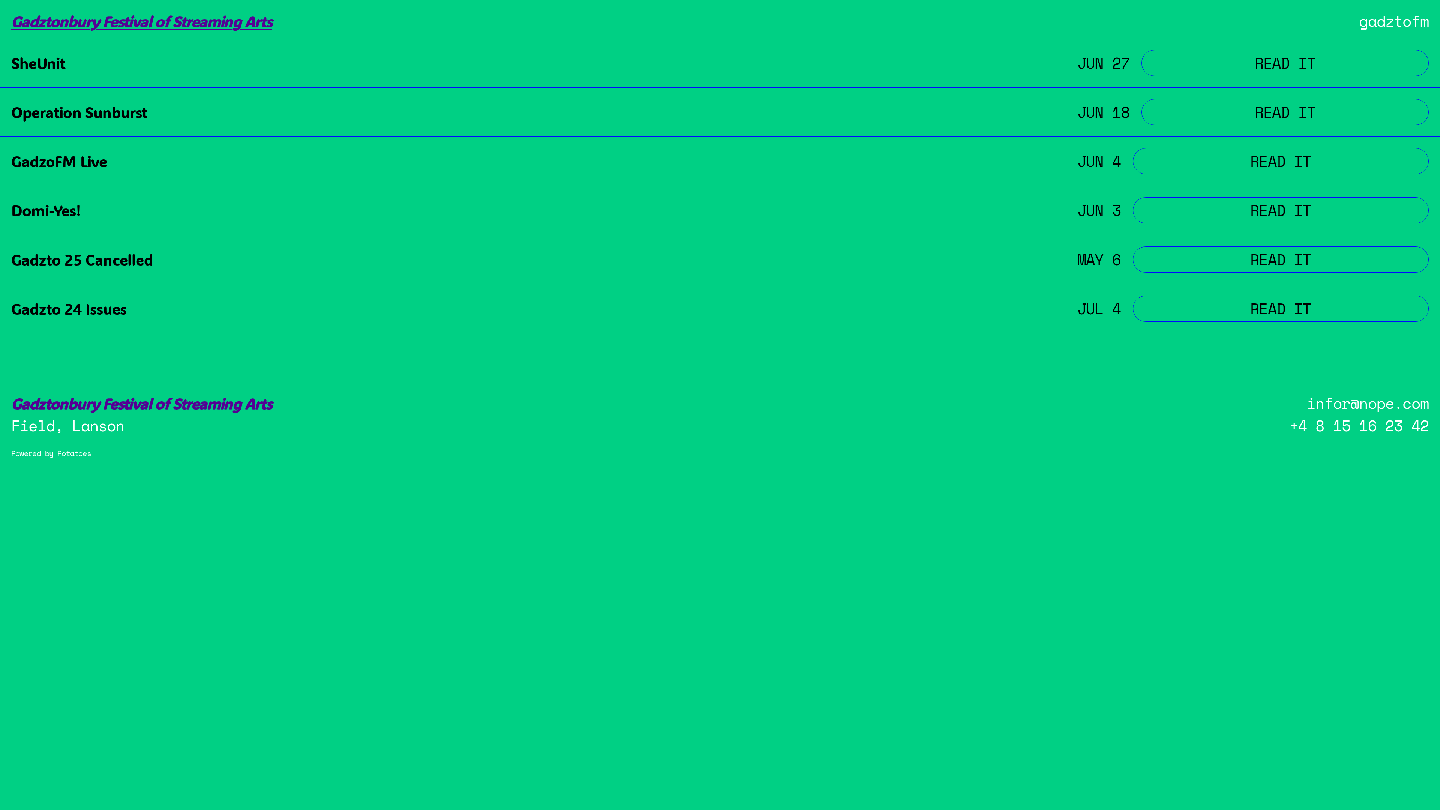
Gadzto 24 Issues (68, 308)
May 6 (1099, 259)
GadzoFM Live (59, 161)
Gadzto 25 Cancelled (82, 259)
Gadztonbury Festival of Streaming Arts (141, 21)
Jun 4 (1099, 161)
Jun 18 (1103, 112)
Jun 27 (1103, 63)
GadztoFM (1394, 21)
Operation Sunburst (79, 112)
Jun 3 (1099, 210)
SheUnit (38, 63)
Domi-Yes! (46, 210)
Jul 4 (1099, 308)
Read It (1324, 62)
